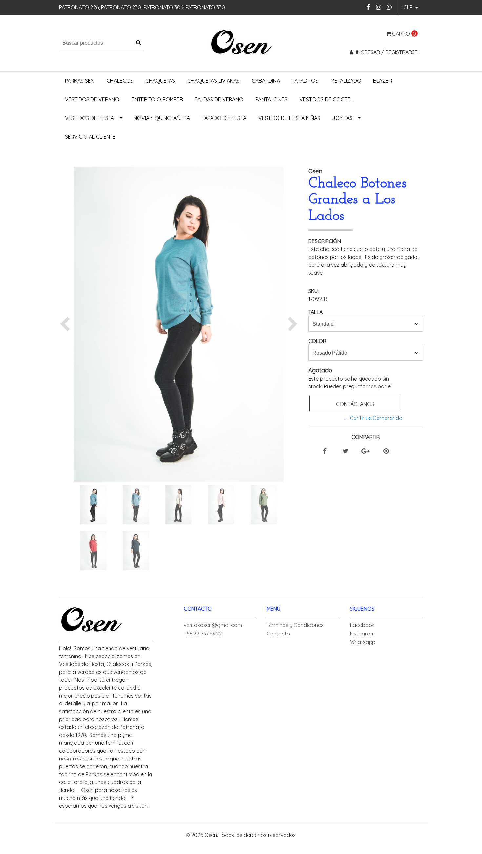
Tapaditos (305, 80)
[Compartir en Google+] (365, 451)
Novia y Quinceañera (161, 118)
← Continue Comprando (372, 418)
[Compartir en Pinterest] (386, 451)
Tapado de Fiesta (224, 118)
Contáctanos (355, 404)
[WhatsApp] (389, 7)
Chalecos (120, 80)
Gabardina (266, 80)
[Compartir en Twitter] (345, 451)
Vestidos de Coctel (326, 99)
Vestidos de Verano (92, 99)
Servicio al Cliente (90, 137)
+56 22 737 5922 (203, 633)
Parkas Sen (79, 80)
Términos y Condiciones (295, 625)
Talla (315, 312)
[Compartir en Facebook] (325, 451)
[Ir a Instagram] (378, 7)
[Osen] (241, 42)
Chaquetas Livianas (213, 80)
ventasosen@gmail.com (213, 625)
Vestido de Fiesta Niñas (289, 118)
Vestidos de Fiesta (89, 118)
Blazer (382, 80)
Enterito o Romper (157, 99)
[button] (410, 7)
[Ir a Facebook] (368, 7)
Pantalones (271, 99)
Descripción (324, 241)
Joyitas (342, 118)
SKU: (313, 291)
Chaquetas (160, 80)
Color (317, 341)
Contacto (278, 633)
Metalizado (346, 80)
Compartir (365, 437)
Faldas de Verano (219, 99)
